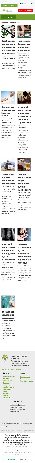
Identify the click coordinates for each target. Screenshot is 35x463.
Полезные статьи (26, 381)
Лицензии (6, 393)
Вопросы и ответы (26, 379)
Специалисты (25, 377)
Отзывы (6, 395)
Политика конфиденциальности (11, 370)
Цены (5, 391)
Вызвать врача (25, 11)
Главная (3, 22)
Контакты (6, 398)
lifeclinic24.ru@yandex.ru (17, 405)
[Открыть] (8, 17)
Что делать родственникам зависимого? (10, 315)
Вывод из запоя (9, 376)
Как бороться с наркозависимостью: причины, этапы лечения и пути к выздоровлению (13, 47)
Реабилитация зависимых (8, 388)
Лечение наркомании (7, 384)
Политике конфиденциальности (17, 446)
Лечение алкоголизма (8, 380)
